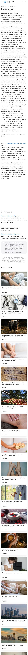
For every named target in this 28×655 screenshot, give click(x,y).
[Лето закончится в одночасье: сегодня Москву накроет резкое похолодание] (14, 615)
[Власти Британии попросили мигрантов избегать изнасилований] (14, 639)
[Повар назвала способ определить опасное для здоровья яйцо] (14, 449)
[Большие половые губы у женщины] (14, 283)
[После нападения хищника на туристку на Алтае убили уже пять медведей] (14, 330)
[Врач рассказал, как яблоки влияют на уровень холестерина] (14, 401)
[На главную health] (10, 2)
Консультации (4, 6)
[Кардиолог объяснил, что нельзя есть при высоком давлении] (14, 544)
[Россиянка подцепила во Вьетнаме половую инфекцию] (14, 496)
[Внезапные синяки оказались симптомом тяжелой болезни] (14, 425)
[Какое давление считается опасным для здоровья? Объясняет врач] (14, 306)
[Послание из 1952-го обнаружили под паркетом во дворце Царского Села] (14, 378)
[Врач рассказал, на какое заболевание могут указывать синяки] (14, 473)
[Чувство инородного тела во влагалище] (14, 591)
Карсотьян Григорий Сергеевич (16, 143)
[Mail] (5, 2)
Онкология (12, 6)
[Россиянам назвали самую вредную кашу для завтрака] (14, 520)
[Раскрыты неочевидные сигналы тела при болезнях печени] (14, 354)
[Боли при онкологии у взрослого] (14, 568)
